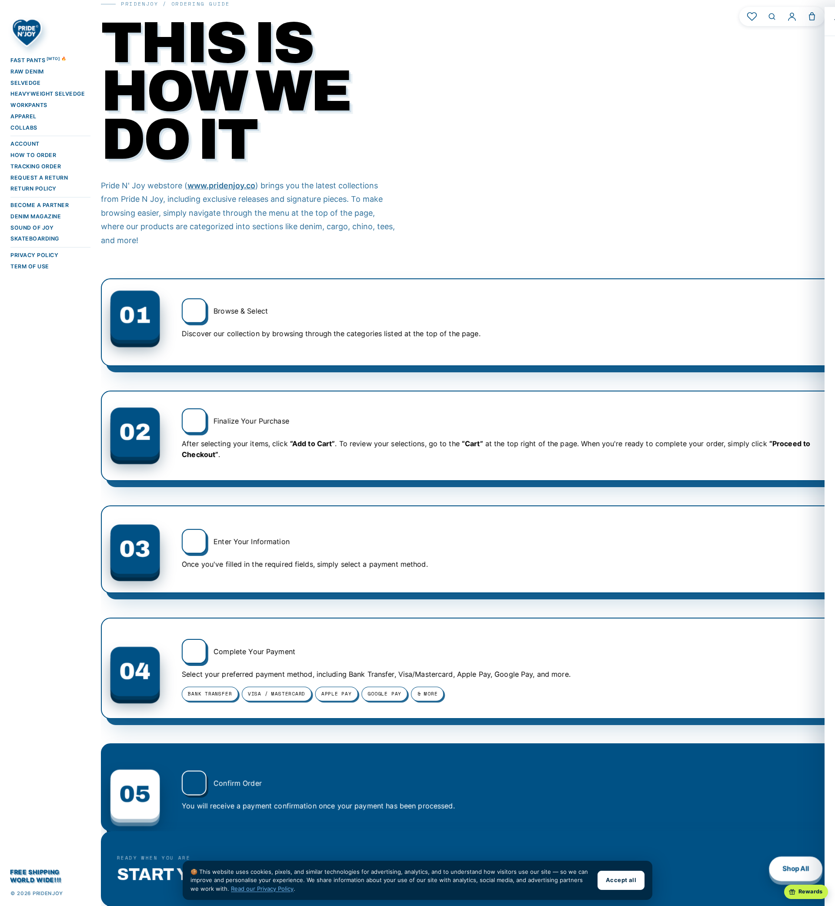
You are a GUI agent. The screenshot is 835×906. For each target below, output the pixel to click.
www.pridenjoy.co (221, 185)
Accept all (621, 879)
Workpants (28, 105)
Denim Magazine (35, 216)
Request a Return (39, 177)
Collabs (23, 127)
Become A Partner (39, 205)
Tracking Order (35, 166)
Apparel (23, 116)
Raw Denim (27, 71)
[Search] (772, 16)
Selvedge (25, 83)
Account (25, 143)
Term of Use (29, 266)
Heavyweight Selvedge (47, 93)
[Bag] (812, 16)
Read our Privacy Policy (262, 888)
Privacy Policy (34, 255)
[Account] (792, 16)
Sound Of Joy (31, 227)
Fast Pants (38, 60)
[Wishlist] (752, 16)
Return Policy (33, 188)
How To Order (33, 155)
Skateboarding (34, 238)
